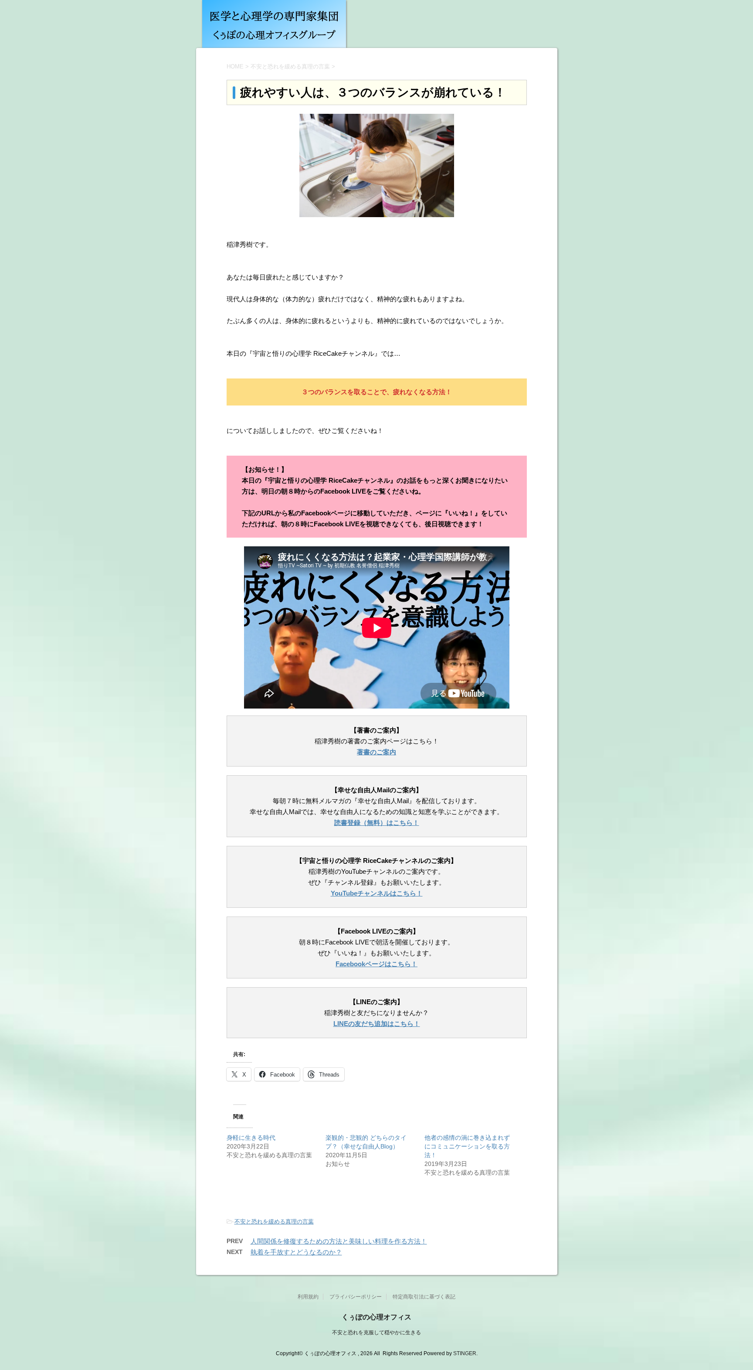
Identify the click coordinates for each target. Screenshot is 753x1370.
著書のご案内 (376, 752)
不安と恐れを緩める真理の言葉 (274, 1221)
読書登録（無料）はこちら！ (376, 822)
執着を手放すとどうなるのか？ (296, 1252)
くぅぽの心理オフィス (376, 1317)
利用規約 (308, 1297)
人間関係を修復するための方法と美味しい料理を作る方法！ (339, 1241)
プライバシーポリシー (355, 1297)
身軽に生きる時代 (251, 1137)
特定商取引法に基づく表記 (424, 1297)
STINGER (464, 1353)
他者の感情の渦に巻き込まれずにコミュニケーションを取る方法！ (467, 1146)
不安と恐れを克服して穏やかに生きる (376, 1332)
